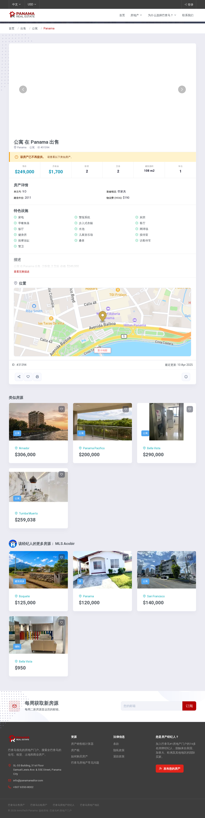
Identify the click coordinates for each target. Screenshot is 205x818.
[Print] (37, 377)
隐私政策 (119, 750)
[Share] (19, 377)
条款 (116, 743)
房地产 (135, 15)
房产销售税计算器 (82, 743)
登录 (190, 4)
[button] (23, 89)
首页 (122, 15)
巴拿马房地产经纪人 (63, 805)
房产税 (75, 750)
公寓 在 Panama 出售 (36, 142)
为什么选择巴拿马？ (161, 15)
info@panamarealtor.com (28, 780)
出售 (23, 28)
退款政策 (119, 756)
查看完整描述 (21, 271)
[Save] (28, 377)
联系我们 (187, 15)
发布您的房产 (172, 768)
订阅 (189, 706)
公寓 (35, 28)
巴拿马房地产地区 (89, 805)
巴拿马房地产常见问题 (85, 762)
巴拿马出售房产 (16, 805)
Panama (49, 28)
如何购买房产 (79, 756)
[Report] (186, 377)
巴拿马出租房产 (38, 805)
